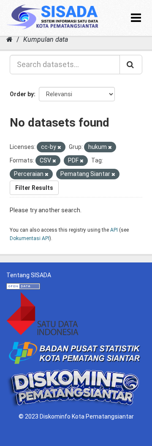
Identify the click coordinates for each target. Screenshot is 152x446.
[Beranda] (9, 39)
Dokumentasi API (29, 238)
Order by (22, 94)
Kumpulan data (45, 39)
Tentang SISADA (28, 275)
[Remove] (59, 147)
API (114, 230)
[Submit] (130, 64)
